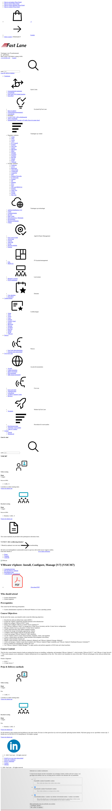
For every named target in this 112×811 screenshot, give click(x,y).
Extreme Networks (16, 176)
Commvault (14, 171)
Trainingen (7, 76)
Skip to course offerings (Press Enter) (14, 5)
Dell (12, 174)
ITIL (9, 262)
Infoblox (13, 182)
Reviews (10, 396)
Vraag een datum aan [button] (6, 488)
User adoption (11, 295)
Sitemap (6, 764)
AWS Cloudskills (12, 118)
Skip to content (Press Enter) (12, 7)
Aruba (13, 140)
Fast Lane (14, 146)
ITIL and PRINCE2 (16, 187)
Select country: (8, 37)
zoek (2, 71)
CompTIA (14, 173)
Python (10, 222)
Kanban (10, 247)
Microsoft (14, 149)
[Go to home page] (14, 51)
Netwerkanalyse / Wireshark (15, 218)
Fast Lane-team (12, 390)
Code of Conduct (12, 429)
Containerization (12, 213)
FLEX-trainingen (12, 280)
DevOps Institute (12, 245)
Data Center (11, 216)
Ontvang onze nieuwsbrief (15, 352)
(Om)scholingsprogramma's (15, 112)
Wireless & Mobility (13, 221)
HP (12, 181)
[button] (16, 37)
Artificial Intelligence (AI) (15, 210)
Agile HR (10, 242)
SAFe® (10, 240)
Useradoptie (11, 92)
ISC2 (12, 184)
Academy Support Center (15, 394)
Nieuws (6, 335)
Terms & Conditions (9, 760)
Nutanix (13, 188)
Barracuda (14, 168)
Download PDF (35, 587)
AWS (12, 138)
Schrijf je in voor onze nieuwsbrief (13, 758)
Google (13, 193)
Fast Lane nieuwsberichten (15, 350)
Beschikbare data (9, 572)
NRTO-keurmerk (12, 371)
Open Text (14, 190)
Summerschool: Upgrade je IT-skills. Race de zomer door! (24, 120)
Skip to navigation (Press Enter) (13, 2)
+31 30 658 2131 (5, 58)
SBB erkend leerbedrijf (14, 375)
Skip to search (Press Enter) (11, 3)
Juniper (13, 148)
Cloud (9, 211)
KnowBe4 (10, 96)
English (32, 35)
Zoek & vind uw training (7, 73)
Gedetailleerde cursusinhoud (12, 574)
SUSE (13, 160)
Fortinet (13, 144)
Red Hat (13, 157)
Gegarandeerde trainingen (15, 91)
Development (11, 219)
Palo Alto (13, 195)
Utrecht (10, 432)
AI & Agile (11, 239)
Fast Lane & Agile (13, 237)
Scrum (9, 244)
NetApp (13, 152)
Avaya (13, 166)
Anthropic (14, 165)
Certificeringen (8, 298)
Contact (14, 58)
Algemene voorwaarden (14, 427)
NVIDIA (13, 154)
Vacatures (10, 411)
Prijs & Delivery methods (11, 570)
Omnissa (13, 155)
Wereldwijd (11, 434)
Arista (13, 137)
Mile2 (12, 151)
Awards (10, 368)
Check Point (14, 170)
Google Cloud (12, 321)
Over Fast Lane (8, 353)
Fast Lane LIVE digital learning (16, 94)
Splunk (13, 159)
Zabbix (13, 192)
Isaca (12, 185)
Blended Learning (13, 278)
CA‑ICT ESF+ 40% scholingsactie (17, 117)
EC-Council (14, 143)
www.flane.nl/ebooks (44, 551)
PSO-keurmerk (12, 373)
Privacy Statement (9, 761)
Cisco (12, 141)
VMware (13, 162)
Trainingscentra (12, 391)
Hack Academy (12, 111)
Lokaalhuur (11, 393)
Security (10, 214)
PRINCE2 (10, 263)
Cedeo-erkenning (12, 370)
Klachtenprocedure (13, 426)
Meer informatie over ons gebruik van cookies (42, 804)
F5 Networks (14, 177)
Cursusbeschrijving (9, 569)
